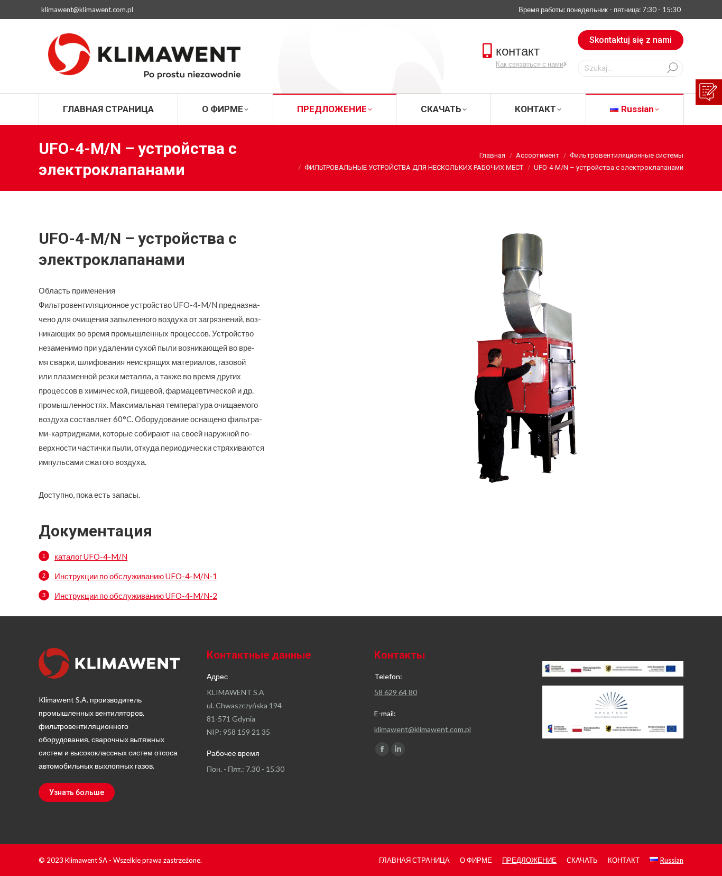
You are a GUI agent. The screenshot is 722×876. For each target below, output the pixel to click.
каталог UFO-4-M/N (90, 556)
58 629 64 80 (395, 692)
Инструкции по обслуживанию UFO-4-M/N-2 (135, 595)
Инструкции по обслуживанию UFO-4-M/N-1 (135, 576)
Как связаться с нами (529, 64)
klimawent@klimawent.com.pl (87, 9)
